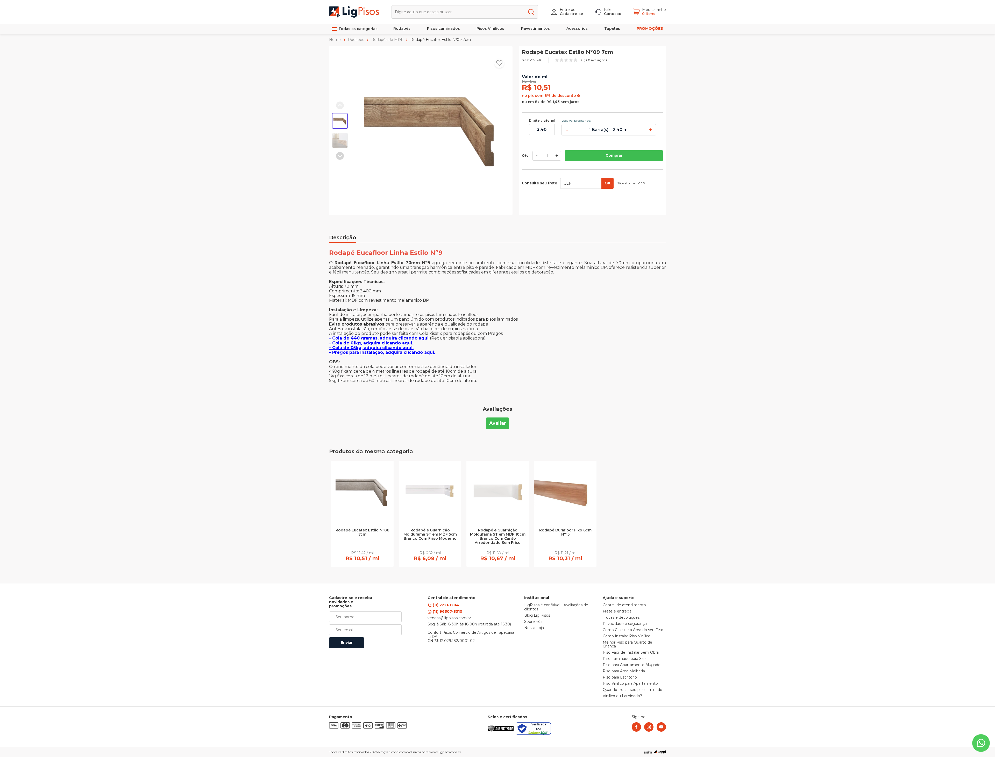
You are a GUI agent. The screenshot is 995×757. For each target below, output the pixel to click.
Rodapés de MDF (387, 39)
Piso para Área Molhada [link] (624, 671)
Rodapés (401, 28)
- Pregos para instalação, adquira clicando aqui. (382, 352)
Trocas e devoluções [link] (621, 618)
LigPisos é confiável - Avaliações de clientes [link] (556, 607)
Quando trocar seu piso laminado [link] (632, 690)
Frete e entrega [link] (617, 611)
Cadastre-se (571, 13)
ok (607, 183)
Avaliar (497, 423)
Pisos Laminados (443, 28)
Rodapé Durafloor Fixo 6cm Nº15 (565, 532)
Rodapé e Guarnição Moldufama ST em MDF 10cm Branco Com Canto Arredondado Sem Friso (497, 536)
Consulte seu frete (539, 183)
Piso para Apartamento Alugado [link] (631, 665)
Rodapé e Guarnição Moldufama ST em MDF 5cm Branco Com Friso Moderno (430, 534)
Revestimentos (535, 28)
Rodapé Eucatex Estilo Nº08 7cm (362, 532)
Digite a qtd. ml (542, 120)
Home (335, 39)
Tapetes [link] (612, 28)
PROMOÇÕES (650, 28)
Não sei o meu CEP (631, 183)
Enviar (347, 642)
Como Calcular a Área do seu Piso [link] (633, 630)
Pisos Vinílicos (490, 28)
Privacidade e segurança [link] (625, 624)
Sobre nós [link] (533, 622)
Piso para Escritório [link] (620, 677)
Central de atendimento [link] (624, 605)
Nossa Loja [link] (534, 628)
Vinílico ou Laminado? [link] (622, 696)
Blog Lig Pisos (537, 616)
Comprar (614, 155)
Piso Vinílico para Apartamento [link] (630, 684)
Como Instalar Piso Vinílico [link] (626, 636)
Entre (565, 9)
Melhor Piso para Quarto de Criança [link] (627, 644)
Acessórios (577, 28)
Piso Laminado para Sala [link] (624, 659)
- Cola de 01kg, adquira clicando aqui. (371, 343)
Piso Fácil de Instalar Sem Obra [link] (631, 653)
